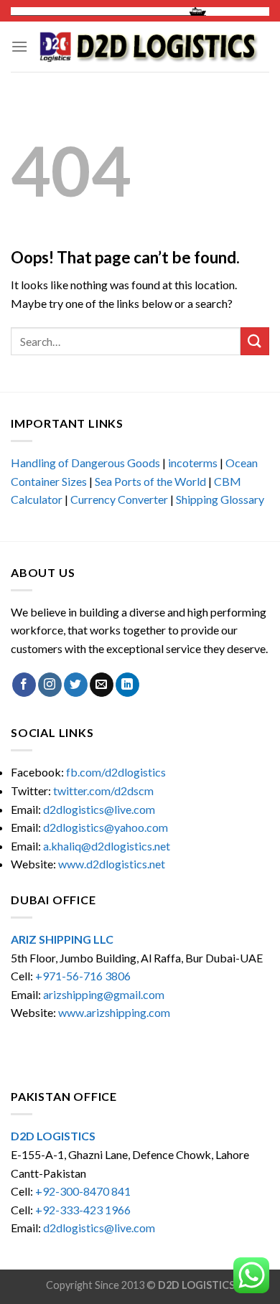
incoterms (193, 462)
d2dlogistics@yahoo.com (105, 827)
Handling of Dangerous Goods (85, 462)
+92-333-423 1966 (83, 1209)
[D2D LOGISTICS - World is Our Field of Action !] (148, 46)
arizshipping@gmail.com (103, 994)
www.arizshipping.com (114, 1012)
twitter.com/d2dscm (103, 790)
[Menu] (19, 46)
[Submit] (255, 341)
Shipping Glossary (220, 499)
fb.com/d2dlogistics (116, 772)
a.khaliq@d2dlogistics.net (106, 846)
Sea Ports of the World (150, 481)
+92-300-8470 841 (83, 1191)
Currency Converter (119, 499)
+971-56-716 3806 (83, 975)
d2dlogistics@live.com (100, 809)
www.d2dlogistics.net (111, 864)
